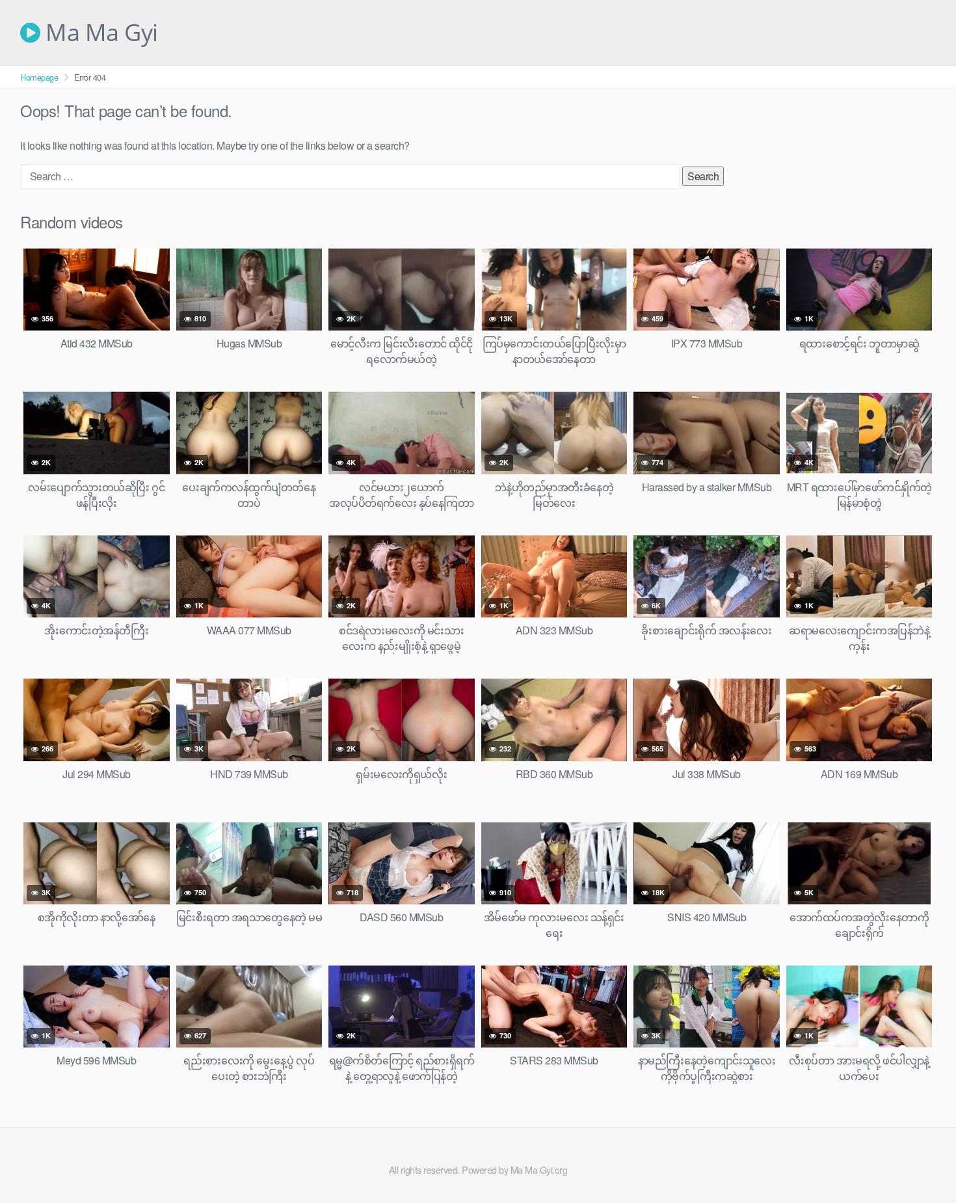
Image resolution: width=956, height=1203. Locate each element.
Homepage (39, 77)
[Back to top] (920, 1161)
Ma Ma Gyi (99, 32)
